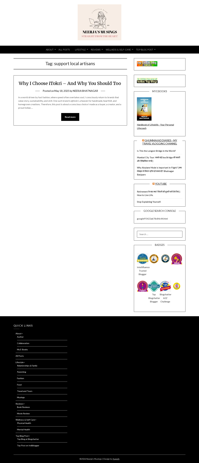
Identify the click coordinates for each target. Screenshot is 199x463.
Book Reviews (23, 407)
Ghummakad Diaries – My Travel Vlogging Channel (159, 142)
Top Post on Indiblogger (28, 445)
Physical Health (24, 423)
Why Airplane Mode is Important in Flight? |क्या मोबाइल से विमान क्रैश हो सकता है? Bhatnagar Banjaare (159, 171)
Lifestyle (80, 49)
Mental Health (23, 429)
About (50, 49)
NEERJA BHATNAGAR (85, 90)
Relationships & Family (27, 365)
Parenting (21, 372)
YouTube (161, 183)
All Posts (64, 49)
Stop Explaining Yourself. (149, 201)
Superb (116, 459)
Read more (70, 117)
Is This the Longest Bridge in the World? (156, 151)
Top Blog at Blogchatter (28, 439)
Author (20, 337)
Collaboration (23, 343)
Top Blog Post (144, 49)
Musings (21, 397)
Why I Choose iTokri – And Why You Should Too (70, 83)
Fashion (20, 378)
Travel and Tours (24, 391)
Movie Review (23, 413)
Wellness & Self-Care (118, 49)
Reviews (96, 49)
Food (19, 384)
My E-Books (22, 349)
